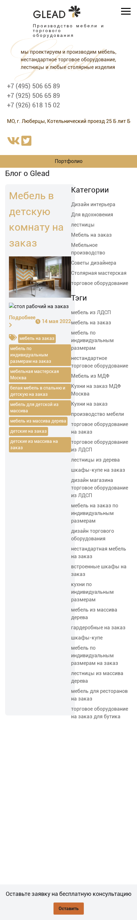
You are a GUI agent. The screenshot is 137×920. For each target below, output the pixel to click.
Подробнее (22, 318)
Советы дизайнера (93, 263)
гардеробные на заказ (98, 628)
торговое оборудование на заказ (99, 428)
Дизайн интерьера (93, 204)
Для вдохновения (92, 215)
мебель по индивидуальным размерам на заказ (94, 655)
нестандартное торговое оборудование (99, 362)
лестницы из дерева (95, 460)
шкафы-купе (87, 638)
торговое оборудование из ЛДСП (99, 446)
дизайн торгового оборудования (92, 535)
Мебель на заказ (91, 235)
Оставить (69, 908)
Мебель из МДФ (90, 376)
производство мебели (97, 414)
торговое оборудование (99, 283)
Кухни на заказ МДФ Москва (96, 390)
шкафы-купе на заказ (98, 470)
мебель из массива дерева (94, 613)
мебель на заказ (91, 323)
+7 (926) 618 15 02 (33, 105)
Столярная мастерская (98, 273)
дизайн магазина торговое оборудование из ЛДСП (99, 487)
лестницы (83, 225)
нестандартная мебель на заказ (98, 552)
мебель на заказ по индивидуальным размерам (94, 513)
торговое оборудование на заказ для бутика (99, 713)
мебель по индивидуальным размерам (92, 340)
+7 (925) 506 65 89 (33, 95)
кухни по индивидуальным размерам (92, 592)
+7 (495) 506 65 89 (33, 86)
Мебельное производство (88, 249)
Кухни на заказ (89, 404)
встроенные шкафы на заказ (98, 570)
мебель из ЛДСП (91, 312)
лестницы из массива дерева (97, 677)
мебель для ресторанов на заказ (99, 695)
